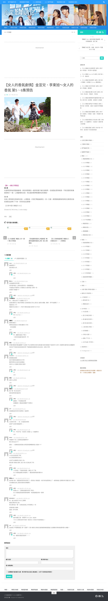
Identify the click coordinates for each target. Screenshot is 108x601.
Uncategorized (85, 350)
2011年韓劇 (7, 32)
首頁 (4, 2)
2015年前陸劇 (87, 273)
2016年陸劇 (86, 269)
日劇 (83, 281)
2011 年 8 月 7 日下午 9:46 (19, 378)
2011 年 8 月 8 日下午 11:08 (20, 437)
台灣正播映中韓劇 (87, 140)
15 (74, 32)
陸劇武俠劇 (93, 27)
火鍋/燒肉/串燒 (87, 327)
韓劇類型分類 (61, 2)
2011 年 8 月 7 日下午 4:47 (19, 342)
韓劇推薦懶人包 (87, 159)
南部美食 (84, 347)
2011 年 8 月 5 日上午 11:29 (20, 263)
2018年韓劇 (86, 178)
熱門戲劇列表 (12, 2)
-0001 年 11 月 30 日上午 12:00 (24, 295)
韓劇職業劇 (50, 27)
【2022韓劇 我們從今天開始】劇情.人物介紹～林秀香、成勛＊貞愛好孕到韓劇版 (91, 106)
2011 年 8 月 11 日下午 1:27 (23, 498)
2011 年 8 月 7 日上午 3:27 (20, 320)
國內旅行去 (86, 300)
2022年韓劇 (86, 162)
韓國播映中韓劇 (24, 2)
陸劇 (57, 27)
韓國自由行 (86, 304)
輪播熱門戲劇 (85, 152)
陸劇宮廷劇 (65, 27)
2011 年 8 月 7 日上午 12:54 (23, 298)
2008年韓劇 (86, 216)
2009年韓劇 (86, 212)
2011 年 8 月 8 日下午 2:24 (19, 408)
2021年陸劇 (86, 250)
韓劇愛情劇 (23, 27)
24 (70, 228)
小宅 (7, 95)
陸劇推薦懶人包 (87, 242)
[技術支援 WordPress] (9, 597)
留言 (7, 548)
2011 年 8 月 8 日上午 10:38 (21, 388)
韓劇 (5, 27)
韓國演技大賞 (87, 235)
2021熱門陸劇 (49, 2)
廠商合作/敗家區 (86, 293)
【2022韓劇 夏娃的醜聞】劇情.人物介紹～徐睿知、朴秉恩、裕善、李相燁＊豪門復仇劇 (91, 114)
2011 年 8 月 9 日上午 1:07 (23, 468)
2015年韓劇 (86, 189)
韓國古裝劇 (13, 27)
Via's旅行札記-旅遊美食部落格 (88, 360)
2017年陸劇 (86, 265)
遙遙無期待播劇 (87, 277)
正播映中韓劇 (85, 144)
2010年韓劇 (86, 208)
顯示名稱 (8, 559)
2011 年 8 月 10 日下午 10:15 (22, 478)
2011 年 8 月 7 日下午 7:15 (22, 355)
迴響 (9, 258)
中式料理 (85, 311)
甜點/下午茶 (86, 338)
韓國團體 (85, 231)
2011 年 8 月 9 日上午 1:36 (23, 429)
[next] (74, 237)
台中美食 (84, 308)
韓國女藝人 (86, 227)
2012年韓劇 (86, 200)
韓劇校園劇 (41, 27)
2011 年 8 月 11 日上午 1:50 (24, 488)
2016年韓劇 (86, 185)
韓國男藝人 (86, 223)
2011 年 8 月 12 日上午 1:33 (24, 533)
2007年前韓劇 (87, 220)
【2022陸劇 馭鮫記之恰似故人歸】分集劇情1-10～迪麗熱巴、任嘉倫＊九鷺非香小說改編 (92, 122)
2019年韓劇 (86, 174)
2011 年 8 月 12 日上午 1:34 (24, 515)
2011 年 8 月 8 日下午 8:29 (19, 419)
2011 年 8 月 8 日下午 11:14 (19, 453)
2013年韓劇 (86, 197)
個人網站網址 (9, 565)
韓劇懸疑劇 (32, 27)
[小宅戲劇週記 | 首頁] (19, 13)
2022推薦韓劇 (37, 2)
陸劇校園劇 (84, 27)
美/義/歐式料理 (87, 319)
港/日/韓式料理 (87, 315)
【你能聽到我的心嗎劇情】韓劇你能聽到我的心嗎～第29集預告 (38, 241)
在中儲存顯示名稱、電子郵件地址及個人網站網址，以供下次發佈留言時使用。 (30, 572)
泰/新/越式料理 (87, 323)
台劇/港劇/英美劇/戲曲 (88, 289)
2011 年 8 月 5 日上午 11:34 (24, 273)
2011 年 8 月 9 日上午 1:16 (23, 398)
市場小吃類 (86, 334)
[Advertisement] (39, 60)
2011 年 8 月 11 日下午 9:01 (19, 525)
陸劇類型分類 (73, 2)
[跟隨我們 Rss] (103, 32)
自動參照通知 (21, 258)
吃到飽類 (85, 330)
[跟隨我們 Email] (100, 32)
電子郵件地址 (45, 559)
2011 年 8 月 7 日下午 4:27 (23, 312)
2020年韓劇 (86, 170)
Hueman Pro (21, 597)
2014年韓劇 (86, 193)
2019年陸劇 (86, 258)
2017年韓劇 (86, 181)
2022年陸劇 (86, 246)
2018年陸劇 (86, 261)
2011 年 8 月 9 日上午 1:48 (23, 370)
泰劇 (83, 285)
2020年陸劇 (86, 254)
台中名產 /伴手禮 (88, 342)
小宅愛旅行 (85, 297)
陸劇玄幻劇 (74, 27)
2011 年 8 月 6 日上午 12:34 (21, 281)
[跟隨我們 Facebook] (97, 32)
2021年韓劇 (86, 166)
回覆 (10, 270)
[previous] (5, 237)
